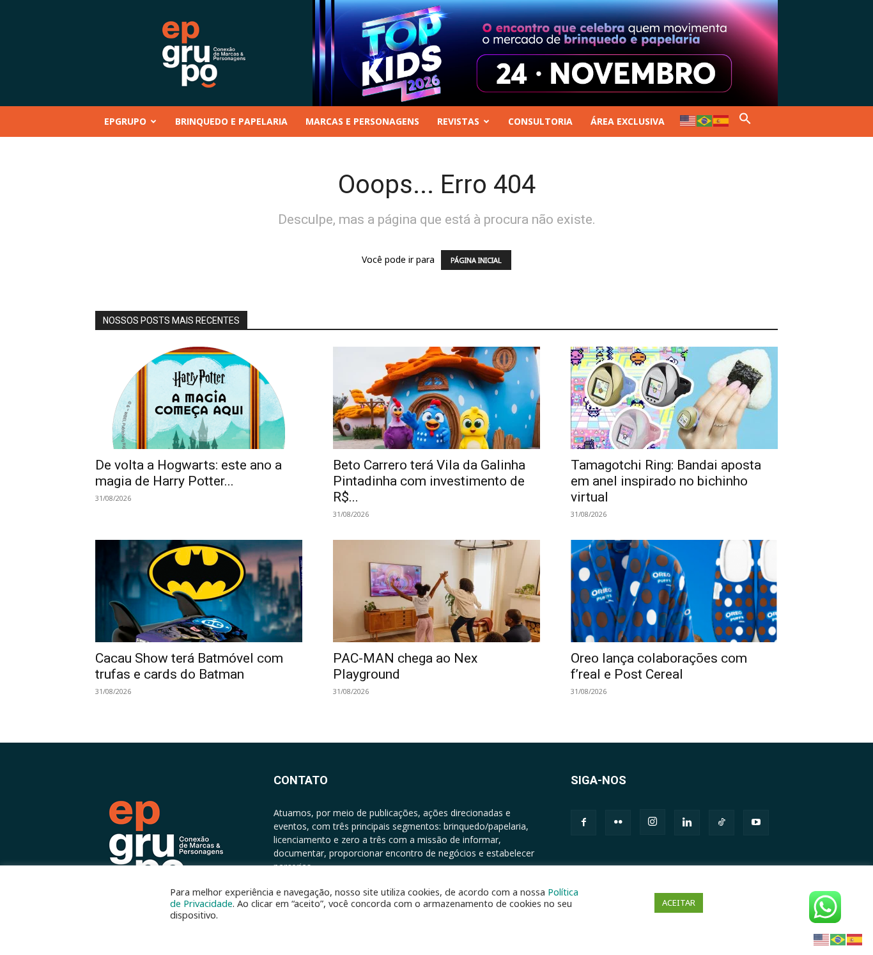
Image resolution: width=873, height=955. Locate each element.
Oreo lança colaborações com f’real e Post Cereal (659, 666)
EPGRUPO (125, 121)
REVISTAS (458, 121)
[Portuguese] (705, 120)
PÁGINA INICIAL (476, 260)
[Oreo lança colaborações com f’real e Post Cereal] (674, 591)
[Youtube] (756, 822)
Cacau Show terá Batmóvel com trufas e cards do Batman (189, 666)
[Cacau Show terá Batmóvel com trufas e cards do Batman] (198, 591)
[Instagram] (652, 822)
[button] (745, 121)
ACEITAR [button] (678, 902)
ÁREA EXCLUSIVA (628, 121)
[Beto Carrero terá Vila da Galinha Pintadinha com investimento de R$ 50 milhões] (436, 398)
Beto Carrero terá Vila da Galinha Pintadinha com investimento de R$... (429, 481)
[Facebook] (583, 822)
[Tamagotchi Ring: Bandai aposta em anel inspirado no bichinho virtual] (674, 398)
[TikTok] (721, 822)
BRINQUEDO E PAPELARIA (231, 121)
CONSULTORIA (540, 121)
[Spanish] (721, 120)
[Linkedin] (687, 822)
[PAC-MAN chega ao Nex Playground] (436, 591)
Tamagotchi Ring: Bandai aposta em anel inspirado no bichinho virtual (666, 481)
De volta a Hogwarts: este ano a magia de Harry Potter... (188, 473)
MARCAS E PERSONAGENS (362, 121)
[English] (688, 120)
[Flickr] (618, 822)
